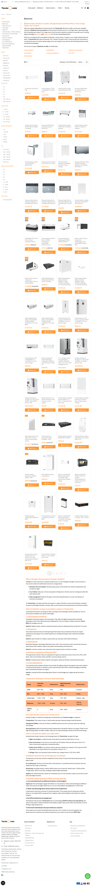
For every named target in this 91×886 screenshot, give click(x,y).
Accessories (5, 35)
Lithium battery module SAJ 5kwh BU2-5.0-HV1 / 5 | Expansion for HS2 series (65, 400)
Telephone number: (38, 1)
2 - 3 (5, 182)
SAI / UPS (71, 53)
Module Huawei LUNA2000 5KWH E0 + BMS (32, 517)
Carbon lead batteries (52, 53)
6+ (5, 192)
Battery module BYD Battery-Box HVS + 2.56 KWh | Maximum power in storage (64, 518)
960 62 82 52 (49, 1)
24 (4, 139)
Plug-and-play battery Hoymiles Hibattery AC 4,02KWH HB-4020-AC (48, 201)
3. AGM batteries (31, 642)
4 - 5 (5, 187)
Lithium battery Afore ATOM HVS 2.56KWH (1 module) (31, 126)
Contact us (28, 828)
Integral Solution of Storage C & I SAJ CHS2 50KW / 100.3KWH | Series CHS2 (32, 400)
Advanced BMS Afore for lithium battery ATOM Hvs (81, 90)
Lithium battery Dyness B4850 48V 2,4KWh (65, 437)
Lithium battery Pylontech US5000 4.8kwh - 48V (30, 476)
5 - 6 (5, 189)
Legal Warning (29, 838)
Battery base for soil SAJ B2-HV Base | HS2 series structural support (48, 400)
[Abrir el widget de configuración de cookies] (3, 883)
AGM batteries (28, 56)
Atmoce (6, 58)
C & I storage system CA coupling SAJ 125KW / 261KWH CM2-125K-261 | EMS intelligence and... (64, 361)
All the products (52, 825)
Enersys (6, 75)
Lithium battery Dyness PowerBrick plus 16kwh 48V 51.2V (82, 437)
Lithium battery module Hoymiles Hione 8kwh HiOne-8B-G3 (82, 201)
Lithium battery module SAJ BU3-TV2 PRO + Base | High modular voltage (82, 400)
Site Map (27, 831)
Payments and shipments (78, 825)
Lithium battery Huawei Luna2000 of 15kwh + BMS (48, 517)
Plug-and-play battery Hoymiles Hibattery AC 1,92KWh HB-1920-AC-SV (65, 202)
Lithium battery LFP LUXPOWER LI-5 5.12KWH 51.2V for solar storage (31, 360)
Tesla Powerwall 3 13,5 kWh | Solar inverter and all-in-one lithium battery (31, 438)
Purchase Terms (29, 843)
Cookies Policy (29, 840)
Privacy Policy (29, 845)
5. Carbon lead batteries (34, 663)
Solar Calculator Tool (77, 833)
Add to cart (33, 97)
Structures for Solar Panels (10, 33)
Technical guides (75, 836)
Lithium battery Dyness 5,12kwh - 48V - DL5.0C (82, 516)
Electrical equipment (8, 43)
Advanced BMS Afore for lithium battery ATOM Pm (48, 126)
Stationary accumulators (75, 50)
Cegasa (6, 68)
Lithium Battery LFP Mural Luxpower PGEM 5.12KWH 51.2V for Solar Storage (82, 320)
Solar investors (6, 25)
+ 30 (5, 109)
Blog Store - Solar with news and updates (34, 834)
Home (3, 18)
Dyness (6, 73)
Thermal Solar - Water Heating (11, 32)
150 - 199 (6, 154)
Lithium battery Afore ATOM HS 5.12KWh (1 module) (64, 126)
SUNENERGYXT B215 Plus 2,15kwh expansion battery (31, 240)
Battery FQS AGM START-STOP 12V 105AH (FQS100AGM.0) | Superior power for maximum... (80, 478)
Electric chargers (7, 37)
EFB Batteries (50, 50)
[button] (60, 8)
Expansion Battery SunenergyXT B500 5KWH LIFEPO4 (64, 240)
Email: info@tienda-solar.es (22, 1)
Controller (5, 28)
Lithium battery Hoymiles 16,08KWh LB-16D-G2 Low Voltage (64, 164)
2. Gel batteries (31, 629)
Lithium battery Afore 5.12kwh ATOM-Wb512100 (31, 163)
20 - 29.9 (6, 121)
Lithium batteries (28, 50)
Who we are (28, 825)
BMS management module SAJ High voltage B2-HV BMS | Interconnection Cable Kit (48, 361)
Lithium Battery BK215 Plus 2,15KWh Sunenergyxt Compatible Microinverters (48, 242)
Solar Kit (4, 29)
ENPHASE (7, 78)
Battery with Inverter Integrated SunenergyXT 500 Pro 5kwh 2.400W (31, 280)
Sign (87, 1)
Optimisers (5, 47)
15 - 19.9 (6, 119)
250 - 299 (6, 159)
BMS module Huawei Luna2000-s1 (48, 475)
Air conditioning (7, 41)
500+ (6, 162)
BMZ (5, 60)
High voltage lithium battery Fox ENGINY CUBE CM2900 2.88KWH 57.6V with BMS (48, 321)
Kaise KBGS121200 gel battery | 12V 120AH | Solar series (48, 555)
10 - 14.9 (6, 116)
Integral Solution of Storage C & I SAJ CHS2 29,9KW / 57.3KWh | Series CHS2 (82, 360)
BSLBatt (6, 63)
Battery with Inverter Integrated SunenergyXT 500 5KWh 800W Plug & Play (81, 242)
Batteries (5, 24)
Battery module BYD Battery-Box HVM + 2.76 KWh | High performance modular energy (64, 478)
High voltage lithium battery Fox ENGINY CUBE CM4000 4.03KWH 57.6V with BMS (31, 321)
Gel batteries (27, 53)
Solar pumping (6, 45)
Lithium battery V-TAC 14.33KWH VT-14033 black (48, 90)
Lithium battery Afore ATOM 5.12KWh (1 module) (81, 126)
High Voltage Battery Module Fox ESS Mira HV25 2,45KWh (48, 279)
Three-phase (7, 199)
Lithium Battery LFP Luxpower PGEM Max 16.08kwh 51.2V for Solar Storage (64, 320)
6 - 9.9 (5, 114)
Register (87, 3)
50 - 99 (6, 149)
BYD (5, 65)
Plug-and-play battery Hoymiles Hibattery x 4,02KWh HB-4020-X (31, 201)
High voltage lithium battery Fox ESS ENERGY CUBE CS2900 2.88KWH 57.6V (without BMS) (81, 281)
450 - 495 (6, 99)
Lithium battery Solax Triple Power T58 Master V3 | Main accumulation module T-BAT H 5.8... (32, 557)
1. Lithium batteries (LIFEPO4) (36, 616)
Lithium (38, 34)
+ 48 (5, 132)
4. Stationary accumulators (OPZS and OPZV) (41, 652)
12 (5, 137)
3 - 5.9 (5, 112)
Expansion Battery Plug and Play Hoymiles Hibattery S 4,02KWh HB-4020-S (82, 164)
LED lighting (6, 39)
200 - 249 (6, 157)
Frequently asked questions (79, 831)
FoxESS (6, 80)
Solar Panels (6, 22)
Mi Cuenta (74, 828)
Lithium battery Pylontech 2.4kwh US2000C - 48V (47, 437)
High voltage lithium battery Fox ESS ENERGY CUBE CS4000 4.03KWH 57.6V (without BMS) (64, 281)
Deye (5, 70)
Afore (5, 55)
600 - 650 (6, 101)
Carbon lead (47, 34)
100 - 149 (6, 152)
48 (5, 142)
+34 (45, 1)
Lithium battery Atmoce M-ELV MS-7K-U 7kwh (49, 162)
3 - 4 (5, 184)
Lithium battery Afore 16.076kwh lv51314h (64, 89)
